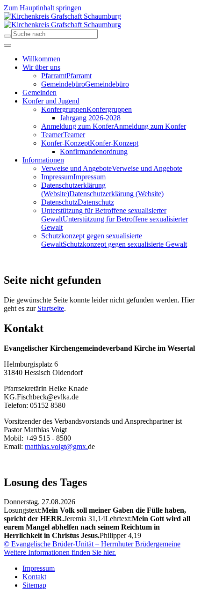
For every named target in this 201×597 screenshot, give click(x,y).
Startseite (50, 308)
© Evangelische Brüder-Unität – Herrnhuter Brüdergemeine (92, 544)
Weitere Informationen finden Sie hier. (60, 552)
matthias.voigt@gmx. (56, 446)
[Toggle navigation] (7, 45)
